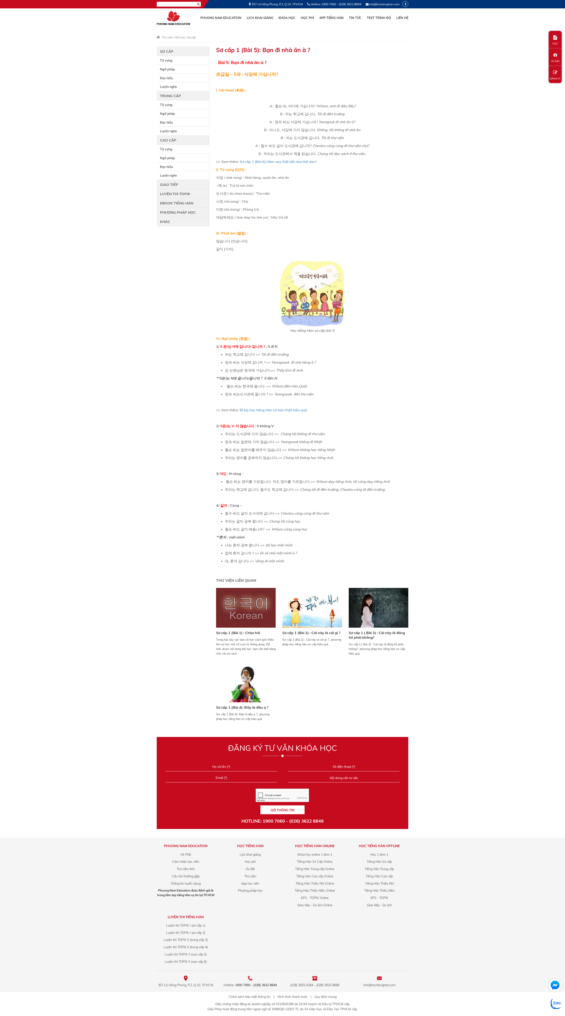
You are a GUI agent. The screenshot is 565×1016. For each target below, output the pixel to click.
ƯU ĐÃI (555, 61)
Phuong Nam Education (220, 18)
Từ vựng (166, 60)
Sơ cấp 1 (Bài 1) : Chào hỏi (238, 633)
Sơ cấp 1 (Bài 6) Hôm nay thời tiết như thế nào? (278, 161)
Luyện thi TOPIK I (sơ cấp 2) (185, 933)
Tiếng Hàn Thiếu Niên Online (315, 891)
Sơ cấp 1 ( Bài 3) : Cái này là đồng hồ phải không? (377, 635)
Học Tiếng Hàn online (315, 846)
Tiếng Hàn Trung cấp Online (314, 869)
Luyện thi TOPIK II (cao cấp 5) (186, 954)
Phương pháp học (178, 212)
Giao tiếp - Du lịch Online (314, 905)
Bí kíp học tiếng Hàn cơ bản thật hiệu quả (273, 410)
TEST (555, 43)
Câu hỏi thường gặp (186, 876)
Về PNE (185, 855)
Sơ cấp (191, 37)
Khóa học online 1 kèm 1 (315, 855)
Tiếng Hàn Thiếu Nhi (379, 884)
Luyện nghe (168, 87)
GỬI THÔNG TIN (282, 810)
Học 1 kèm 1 (379, 855)
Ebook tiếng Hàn (176, 203)
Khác (165, 221)
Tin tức (355, 18)
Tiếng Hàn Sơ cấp (379, 862)
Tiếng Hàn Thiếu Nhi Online (315, 884)
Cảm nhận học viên (185, 862)
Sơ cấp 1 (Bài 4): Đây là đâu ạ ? (242, 707)
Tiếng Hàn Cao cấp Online (314, 876)
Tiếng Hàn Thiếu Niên (379, 891)
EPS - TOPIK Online (315, 898)
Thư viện (167, 37)
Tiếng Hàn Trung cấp (379, 869)
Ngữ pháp (167, 69)
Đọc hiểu (166, 78)
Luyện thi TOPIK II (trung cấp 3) (186, 940)
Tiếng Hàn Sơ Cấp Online (315, 862)
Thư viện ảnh (186, 869)
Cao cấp (168, 140)
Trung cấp (170, 96)
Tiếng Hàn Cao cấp (379, 876)
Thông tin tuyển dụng (186, 884)
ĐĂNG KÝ (555, 78)
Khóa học (287, 18)
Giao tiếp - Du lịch (379, 905)
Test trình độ (379, 18)
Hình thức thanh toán (292, 997)
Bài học (180, 37)
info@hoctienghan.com (384, 4)
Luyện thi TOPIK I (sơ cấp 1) (185, 925)
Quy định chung (326, 997)
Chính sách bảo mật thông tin (249, 997)
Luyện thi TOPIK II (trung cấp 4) (186, 947)
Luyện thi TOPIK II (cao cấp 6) (186, 962)
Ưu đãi (250, 869)
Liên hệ (402, 18)
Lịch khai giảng (260, 18)
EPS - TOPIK (379, 898)
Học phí (307, 18)
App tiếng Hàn (331, 18)
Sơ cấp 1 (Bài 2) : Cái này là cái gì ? (311, 633)
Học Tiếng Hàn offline (379, 846)
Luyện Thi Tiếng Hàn (186, 917)
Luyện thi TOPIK (175, 194)
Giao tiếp (169, 184)
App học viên (250, 884)
